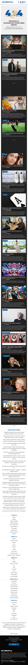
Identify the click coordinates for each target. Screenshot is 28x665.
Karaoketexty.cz (6, 625)
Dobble (14, 609)
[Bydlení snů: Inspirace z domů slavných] (14, 407)
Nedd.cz (18, 625)
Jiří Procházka (14, 574)
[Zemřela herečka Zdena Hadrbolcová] (14, 384)
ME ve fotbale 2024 (14, 524)
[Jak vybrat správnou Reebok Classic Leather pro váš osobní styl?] (14, 177)
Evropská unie (14, 530)
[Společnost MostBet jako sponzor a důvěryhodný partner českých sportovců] (14, 269)
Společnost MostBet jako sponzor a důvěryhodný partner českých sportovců (13, 277)
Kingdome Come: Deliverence (14, 555)
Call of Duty (14, 551)
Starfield (14, 542)
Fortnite (14, 549)
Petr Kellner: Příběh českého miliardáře (11, 323)
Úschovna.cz (13, 625)
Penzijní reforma (14, 532)
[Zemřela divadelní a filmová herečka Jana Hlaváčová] (14, 223)
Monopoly (14, 608)
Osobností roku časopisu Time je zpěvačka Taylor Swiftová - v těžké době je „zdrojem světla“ (13, 347)
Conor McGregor (14, 576)
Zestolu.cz (14, 600)
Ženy (14, 622)
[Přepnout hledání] (19, 2)
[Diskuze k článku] (10, 210)
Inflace (14, 517)
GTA (14, 544)
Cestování (18, 622)
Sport (11, 622)
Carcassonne (14, 602)
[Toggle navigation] (25, 2)
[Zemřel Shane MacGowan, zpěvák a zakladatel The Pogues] (14, 361)
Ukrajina (14, 519)
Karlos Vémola (14, 572)
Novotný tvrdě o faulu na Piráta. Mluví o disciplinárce (14, 511)
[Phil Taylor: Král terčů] (14, 292)
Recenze (14, 538)
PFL (14, 565)
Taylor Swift (14, 594)
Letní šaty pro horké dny (7, 254)
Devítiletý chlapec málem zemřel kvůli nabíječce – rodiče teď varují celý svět (14, 50)
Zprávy (8, 622)
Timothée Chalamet (14, 597)
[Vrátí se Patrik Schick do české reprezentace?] (13, 125)
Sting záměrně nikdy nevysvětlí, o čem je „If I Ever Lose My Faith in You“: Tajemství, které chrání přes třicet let (14, 457)
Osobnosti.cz (14, 579)
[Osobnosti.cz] (7, 2)
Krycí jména (14, 613)
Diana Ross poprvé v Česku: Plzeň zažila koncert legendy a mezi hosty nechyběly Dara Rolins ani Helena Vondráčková (14, 448)
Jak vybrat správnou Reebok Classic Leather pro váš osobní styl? (13, 185)
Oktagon (14, 561)
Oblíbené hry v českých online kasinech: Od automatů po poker (12, 208)
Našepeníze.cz (21, 627)
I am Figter (14, 569)
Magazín (5, 59)
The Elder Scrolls (14, 553)
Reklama (2, 660)
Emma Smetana (14, 595)
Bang (14, 604)
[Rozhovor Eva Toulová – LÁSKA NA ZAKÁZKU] (12, 159)
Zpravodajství (6, 36)
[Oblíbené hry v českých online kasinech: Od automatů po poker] (14, 200)
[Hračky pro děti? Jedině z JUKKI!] (14, 103)
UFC (14, 560)
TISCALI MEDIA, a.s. (13, 661)
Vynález (14, 533)
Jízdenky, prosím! (14, 619)
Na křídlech (14, 615)
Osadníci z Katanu (14, 606)
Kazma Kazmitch (14, 586)
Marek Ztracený (14, 592)
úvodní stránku (18, 27)
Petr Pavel (14, 583)
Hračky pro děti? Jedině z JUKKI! (9, 110)
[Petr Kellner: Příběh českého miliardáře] (14, 315)
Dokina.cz (10, 627)
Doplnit (14, 644)
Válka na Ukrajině (14, 521)
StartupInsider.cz (17, 629)
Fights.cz (14, 558)
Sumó (14, 570)
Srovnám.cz (10, 629)
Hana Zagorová (14, 584)
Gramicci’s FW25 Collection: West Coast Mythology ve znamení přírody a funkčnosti (14, 73)
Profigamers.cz (8, 624)
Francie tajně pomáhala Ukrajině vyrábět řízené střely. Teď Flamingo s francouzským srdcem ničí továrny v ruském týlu (14, 492)
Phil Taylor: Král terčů (7, 300)
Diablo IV (14, 546)
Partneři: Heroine (14, 633)
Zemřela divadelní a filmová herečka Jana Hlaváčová (12, 231)
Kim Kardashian (14, 588)
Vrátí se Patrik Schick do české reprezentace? (13, 133)
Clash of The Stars (14, 563)
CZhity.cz (15, 627)
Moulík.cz (23, 625)
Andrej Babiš (14, 581)
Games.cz (14, 536)
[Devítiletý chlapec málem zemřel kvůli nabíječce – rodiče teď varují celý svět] (14, 42)
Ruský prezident (14, 526)
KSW (14, 567)
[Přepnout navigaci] (21, 2)
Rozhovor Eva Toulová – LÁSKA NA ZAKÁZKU (12, 166)
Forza (14, 547)
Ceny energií (14, 528)
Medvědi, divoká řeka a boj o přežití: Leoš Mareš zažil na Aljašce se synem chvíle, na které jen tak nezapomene (14, 462)
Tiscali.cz (14, 515)
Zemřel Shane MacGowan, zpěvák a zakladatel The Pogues (13, 369)
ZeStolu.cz (14, 624)
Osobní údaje (11, 660)
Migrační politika (14, 522)
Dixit (14, 611)
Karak (14, 617)
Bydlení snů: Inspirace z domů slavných (11, 415)
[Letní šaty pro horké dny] (14, 246)
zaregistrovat (14, 639)
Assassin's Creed (14, 540)
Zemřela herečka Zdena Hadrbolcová (10, 392)
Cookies (6, 660)
